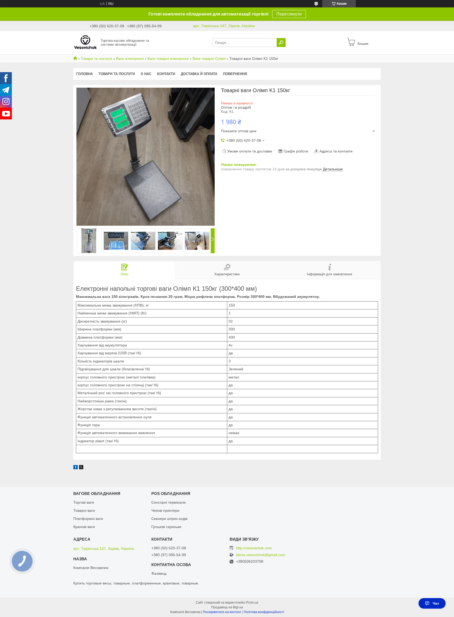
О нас (146, 74)
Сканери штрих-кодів (169, 518)
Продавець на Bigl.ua (227, 607)
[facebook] (75, 468)
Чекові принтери (165, 510)
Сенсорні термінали (168, 502)
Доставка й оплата (199, 74)
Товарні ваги (84, 510)
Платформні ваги (88, 518)
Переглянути (289, 14)
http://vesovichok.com (254, 548)
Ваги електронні (130, 58)
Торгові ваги (83, 502)
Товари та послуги (96, 58)
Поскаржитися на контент (222, 612)
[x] (81, 468)
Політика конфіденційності (264, 612)
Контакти (166, 74)
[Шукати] (281, 42)
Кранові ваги (84, 527)
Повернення (235, 74)
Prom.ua (252, 602)
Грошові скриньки (166, 527)
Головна (84, 74)
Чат (436, 603)
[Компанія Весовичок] (85, 42)
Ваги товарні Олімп (209, 58)
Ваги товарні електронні (168, 58)
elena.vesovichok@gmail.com (260, 555)
